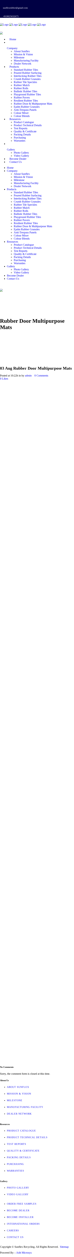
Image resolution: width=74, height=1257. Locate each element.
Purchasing (15, 1164)
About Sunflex (18, 1087)
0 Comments (41, 375)
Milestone (14, 1100)
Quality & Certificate (23, 1150)
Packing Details (19, 1157)
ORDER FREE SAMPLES (21, 1204)
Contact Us (15, 1237)
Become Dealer (18, 1210)
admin (28, 375)
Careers (13, 1230)
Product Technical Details (27, 1137)
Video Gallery (18, 1194)
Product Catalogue (21, 1130)
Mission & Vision (19, 1093)
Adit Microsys (24, 1252)
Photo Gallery (18, 1187)
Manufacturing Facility (25, 1107)
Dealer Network (19, 1114)
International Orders (23, 1224)
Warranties (15, 1171)
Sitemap (64, 1246)
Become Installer (20, 1217)
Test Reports (16, 1144)
